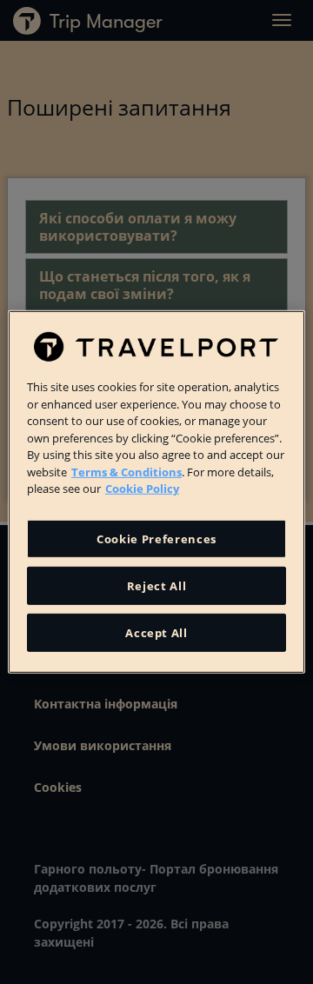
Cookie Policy (142, 488)
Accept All (156, 633)
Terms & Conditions (126, 471)
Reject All (157, 586)
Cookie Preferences (156, 539)
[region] (156, 492)
